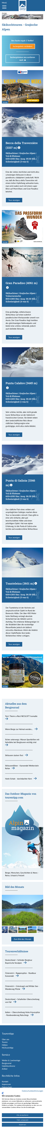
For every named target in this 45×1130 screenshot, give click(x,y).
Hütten (5, 1045)
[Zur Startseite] (22, 5)
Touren (5, 1042)
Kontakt (5, 1081)
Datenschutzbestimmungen (32, 1091)
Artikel (4, 1069)
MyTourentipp (7, 1048)
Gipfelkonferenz (8, 1066)
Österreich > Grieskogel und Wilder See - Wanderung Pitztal (22, 987)
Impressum (6, 1084)
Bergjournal (6, 1063)
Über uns (5, 1039)
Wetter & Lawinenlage (11, 1060)
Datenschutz (7, 1087)
